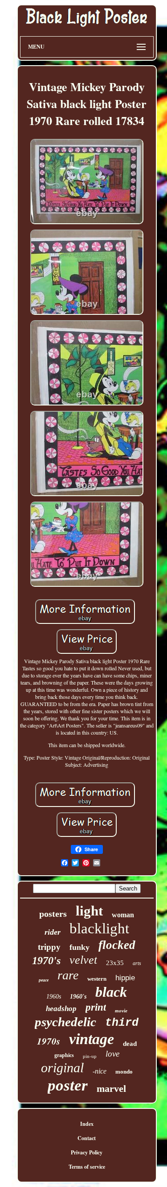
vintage (91, 1039)
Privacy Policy (86, 1152)
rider (53, 932)
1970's (46, 960)
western (96, 978)
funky (79, 947)
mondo (124, 1071)
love (112, 1053)
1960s (53, 996)
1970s (48, 1041)
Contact (86, 1138)
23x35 (115, 962)
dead (130, 1043)
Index (87, 1124)
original (62, 1067)
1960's (78, 996)
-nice (99, 1071)
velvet (83, 959)
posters (53, 914)
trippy (49, 947)
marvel (111, 1088)
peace (44, 980)
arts (137, 963)
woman (123, 915)
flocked (116, 945)
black (111, 992)
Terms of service (87, 1166)
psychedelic (65, 1022)
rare (67, 975)
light (89, 911)
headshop (61, 1008)
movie (121, 1010)
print (96, 1007)
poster (68, 1085)
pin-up (90, 1056)
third (121, 1022)
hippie (125, 978)
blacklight (99, 928)
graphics (64, 1055)
